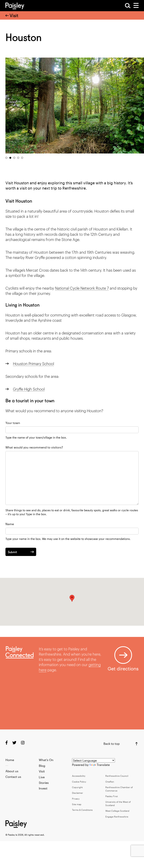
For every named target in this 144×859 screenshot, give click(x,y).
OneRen (109, 781)
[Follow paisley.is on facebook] (6, 742)
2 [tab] (10, 158)
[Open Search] (127, 5)
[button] (72, 598)
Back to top (112, 743)
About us (11, 771)
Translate (103, 764)
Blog (42, 765)
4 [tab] (18, 158)
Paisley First (111, 796)
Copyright (77, 787)
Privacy (76, 798)
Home (9, 760)
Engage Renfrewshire (116, 816)
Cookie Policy (79, 781)
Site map (76, 804)
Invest (43, 788)
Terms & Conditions (82, 810)
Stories (44, 782)
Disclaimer (77, 793)
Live (42, 777)
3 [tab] (14, 158)
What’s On (46, 760)
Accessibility (78, 776)
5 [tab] (22, 158)
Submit (12, 552)
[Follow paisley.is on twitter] (14, 742)
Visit (14, 15)
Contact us (13, 776)
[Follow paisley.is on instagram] (23, 742)
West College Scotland (117, 810)
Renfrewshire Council (116, 776)
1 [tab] (6, 158)
